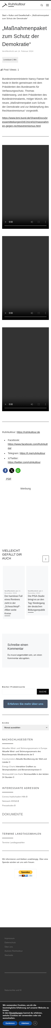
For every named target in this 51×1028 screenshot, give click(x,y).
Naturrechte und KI (13, 990)
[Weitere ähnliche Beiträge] (45, 559)
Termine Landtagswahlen (13, 842)
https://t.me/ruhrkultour (32, 453)
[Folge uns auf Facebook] (3, 679)
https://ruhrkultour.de (28, 432)
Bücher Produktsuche (13, 687)
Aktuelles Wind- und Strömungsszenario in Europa (24, 748)
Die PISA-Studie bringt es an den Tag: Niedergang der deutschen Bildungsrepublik (36, 603)
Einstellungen (16, 1013)
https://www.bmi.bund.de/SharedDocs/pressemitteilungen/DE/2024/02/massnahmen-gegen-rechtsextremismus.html (25, 122)
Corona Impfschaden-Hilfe (14, 796)
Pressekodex (8, 805)
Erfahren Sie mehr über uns (25, 703)
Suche (43, 692)
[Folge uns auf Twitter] (8, 679)
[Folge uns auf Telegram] (12, 679)
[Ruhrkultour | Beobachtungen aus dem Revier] (4, 5)
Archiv (5, 723)
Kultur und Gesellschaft (19, 15)
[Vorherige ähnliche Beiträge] (39, 559)
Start (4, 15)
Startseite (9, 955)
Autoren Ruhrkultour (14, 951)
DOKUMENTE (12, 814)
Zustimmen (10, 1023)
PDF (8, 478)
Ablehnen (25, 1023)
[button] (5, 470)
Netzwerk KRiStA (9, 801)
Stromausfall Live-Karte (12, 774)
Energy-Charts (8, 766)
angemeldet (22, 655)
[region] (25, 910)
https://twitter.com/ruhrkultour (24, 462)
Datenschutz (10, 942)
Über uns (9, 947)
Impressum (10, 938)
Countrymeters (8, 759)
